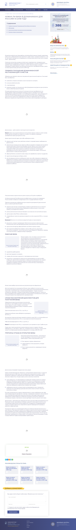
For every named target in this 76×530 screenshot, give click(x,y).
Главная (7, 13)
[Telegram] (10, 459)
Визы (39, 9)
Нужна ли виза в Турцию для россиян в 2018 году (12, 246)
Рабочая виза (11, 28)
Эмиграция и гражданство (60, 65)
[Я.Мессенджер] (5, 459)
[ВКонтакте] (7, 459)
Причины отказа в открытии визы (15, 32)
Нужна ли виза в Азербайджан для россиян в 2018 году (41, 312)
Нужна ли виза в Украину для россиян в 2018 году (12, 345)
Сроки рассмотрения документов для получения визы (20, 30)
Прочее (45, 9)
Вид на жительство (18, 9)
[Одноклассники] (9, 459)
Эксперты (28, 525)
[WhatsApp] (12, 459)
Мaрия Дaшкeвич (27, 454)
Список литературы (30, 522)
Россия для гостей (30, 9)
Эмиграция (8, 9)
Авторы (28, 527)
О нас (28, 524)
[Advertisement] (26, 45)
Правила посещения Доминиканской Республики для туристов (22, 26)
